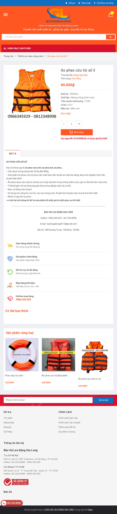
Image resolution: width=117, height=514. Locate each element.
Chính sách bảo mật (68, 418)
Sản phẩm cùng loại (20, 333)
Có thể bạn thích (16, 311)
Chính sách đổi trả (67, 427)
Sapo (90, 510)
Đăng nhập (9, 422)
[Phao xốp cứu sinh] (22, 354)
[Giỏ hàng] (112, 14)
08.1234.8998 (76, 138)
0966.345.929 (23, 299)
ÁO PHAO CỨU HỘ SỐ (16, 162)
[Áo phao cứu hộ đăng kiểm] (58, 354)
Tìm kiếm (8, 418)
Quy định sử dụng (66, 431)
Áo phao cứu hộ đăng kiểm (55, 375)
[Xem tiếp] (66, 113)
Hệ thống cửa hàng (105, 3)
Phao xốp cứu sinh (14, 375)
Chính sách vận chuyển (69, 422)
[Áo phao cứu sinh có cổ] (95, 356)
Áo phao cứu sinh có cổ (89, 379)
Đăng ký (7, 427)
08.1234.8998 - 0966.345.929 (26, 462)
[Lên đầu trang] (110, 505)
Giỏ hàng (8, 431)
